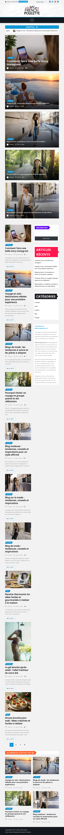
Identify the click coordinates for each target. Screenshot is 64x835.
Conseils (37, 307)
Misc (36, 318)
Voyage (37, 322)
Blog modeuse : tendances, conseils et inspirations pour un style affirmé (29, 217)
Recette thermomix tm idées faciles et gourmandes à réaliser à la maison (17, 603)
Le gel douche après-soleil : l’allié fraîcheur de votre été (16, 674)
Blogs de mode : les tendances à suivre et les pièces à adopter (26, 146)
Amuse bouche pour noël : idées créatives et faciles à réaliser (17, 725)
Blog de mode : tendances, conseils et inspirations (17, 553)
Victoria (11, 72)
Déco (36, 311)
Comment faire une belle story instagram (16, 254)
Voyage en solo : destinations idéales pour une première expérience (28, 108)
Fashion (37, 314)
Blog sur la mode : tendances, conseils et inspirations (17, 504)
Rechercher (41, 232)
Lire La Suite (10, 271)
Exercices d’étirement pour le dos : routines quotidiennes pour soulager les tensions (32, 66)
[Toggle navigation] (32, 20)
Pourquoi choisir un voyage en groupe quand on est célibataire (26, 179)
